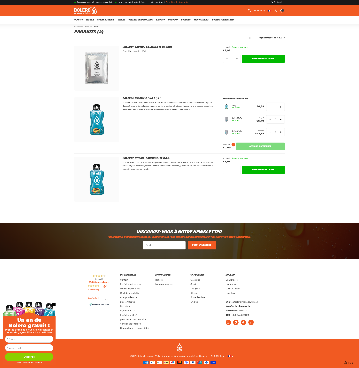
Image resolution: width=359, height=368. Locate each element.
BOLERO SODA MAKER (223, 20)
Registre (159, 280)
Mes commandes (163, 284)
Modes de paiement (130, 289)
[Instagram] (228, 322)
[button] (237, 59)
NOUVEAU (173, 20)
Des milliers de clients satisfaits (178, 2)
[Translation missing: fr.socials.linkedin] (251, 322)
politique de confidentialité (133, 319)
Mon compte (163, 275)
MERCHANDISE (201, 20)
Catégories (197, 275)
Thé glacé (195, 289)
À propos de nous (128, 298)
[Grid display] (249, 38)
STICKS (121, 20)
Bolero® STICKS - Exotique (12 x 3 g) (146, 158)
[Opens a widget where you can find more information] (348, 363)
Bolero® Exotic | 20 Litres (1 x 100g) (147, 47)
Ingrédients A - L (128, 311)
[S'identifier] (275, 10)
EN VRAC (160, 20)
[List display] (253, 38)
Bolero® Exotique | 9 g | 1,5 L (142, 98)
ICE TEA (90, 20)
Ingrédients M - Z (128, 315)
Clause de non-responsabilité (134, 328)
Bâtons (193, 293)
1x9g (234, 106)
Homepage (78, 27)
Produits (88, 27)
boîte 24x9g (237, 131)
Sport (193, 284)
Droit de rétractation (130, 293)
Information (128, 275)
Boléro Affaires (127, 302)
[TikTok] (243, 322)
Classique (195, 280)
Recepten (125, 306)
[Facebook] (236, 322)
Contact (124, 280)
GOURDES (186, 20)
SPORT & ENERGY (105, 20)
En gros (194, 302)
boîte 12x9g (237, 118)
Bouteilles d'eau (198, 298)
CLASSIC (78, 20)
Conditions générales (130, 324)
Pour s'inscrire (202, 245)
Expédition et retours (130, 284)
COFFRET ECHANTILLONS (140, 20)
